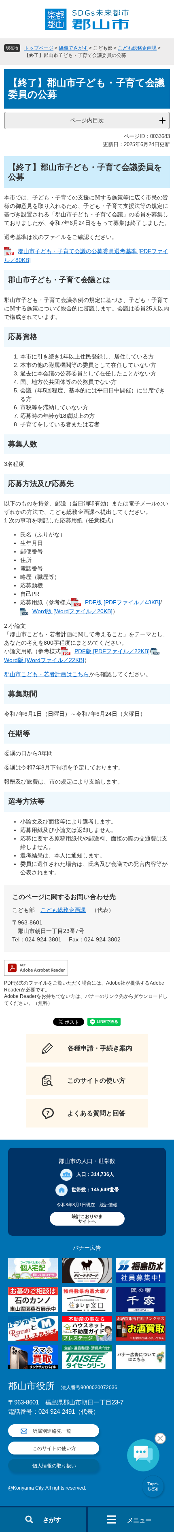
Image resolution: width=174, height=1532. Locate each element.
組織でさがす (73, 48)
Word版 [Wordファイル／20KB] (72, 611)
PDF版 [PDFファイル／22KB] (112, 651)
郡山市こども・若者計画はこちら (46, 674)
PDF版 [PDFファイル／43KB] (122, 602)
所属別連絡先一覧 (51, 1431)
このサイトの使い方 (54, 1448)
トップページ (38, 48)
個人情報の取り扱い (54, 1466)
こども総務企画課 (137, 48)
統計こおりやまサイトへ (87, 1219)
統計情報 (108, 1204)
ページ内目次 (87, 120)
